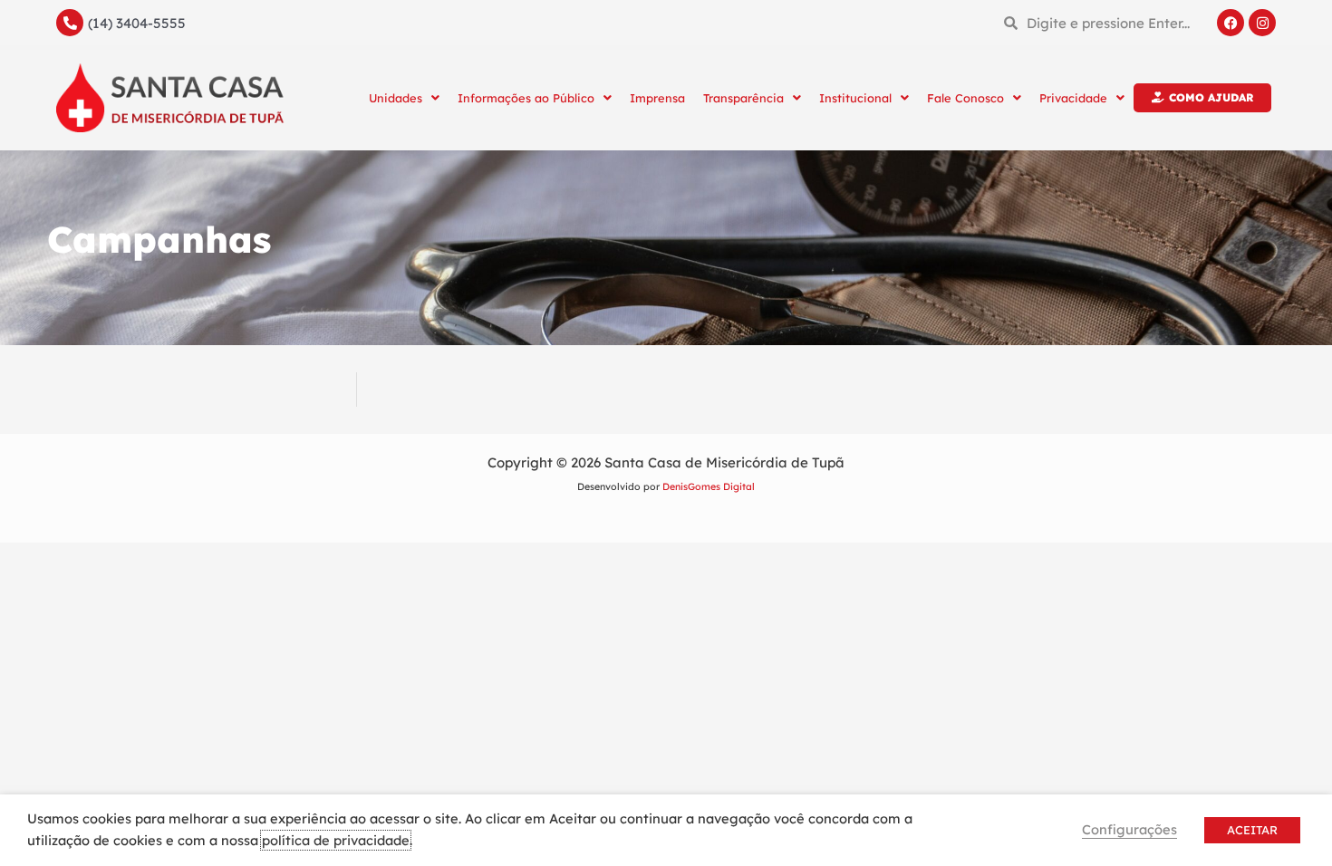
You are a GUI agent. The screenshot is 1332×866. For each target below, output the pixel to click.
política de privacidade (336, 840)
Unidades (395, 98)
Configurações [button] (1129, 829)
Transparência (743, 98)
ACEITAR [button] (1252, 830)
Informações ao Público (526, 98)
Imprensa (657, 98)
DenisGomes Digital (708, 486)
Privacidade (1073, 98)
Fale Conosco (965, 98)
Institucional (855, 98)
